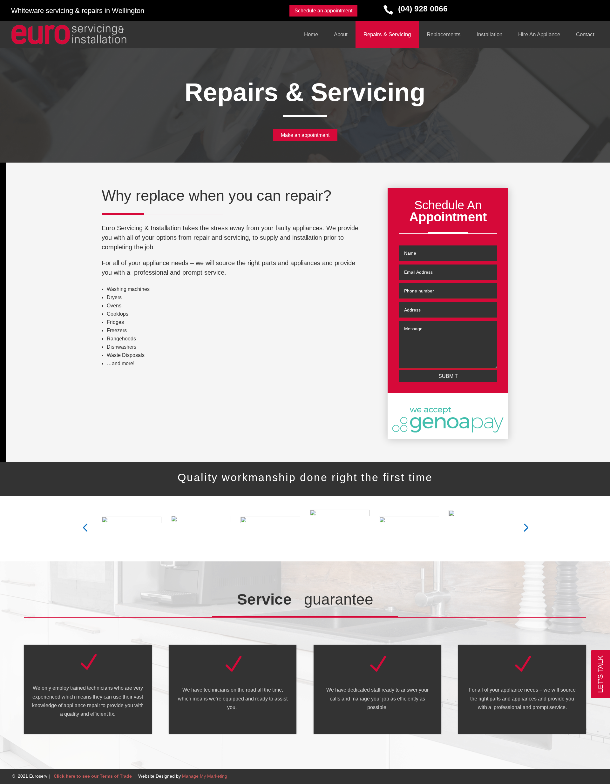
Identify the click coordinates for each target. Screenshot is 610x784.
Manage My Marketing (204, 776)
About (341, 34)
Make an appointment (305, 135)
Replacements (444, 34)
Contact (585, 34)
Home (311, 34)
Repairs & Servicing (387, 34)
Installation (489, 34)
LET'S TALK (600, 674)
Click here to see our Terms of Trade (93, 776)
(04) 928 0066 (423, 8)
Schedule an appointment (323, 10)
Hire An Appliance (539, 34)
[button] (85, 526)
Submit (448, 376)
